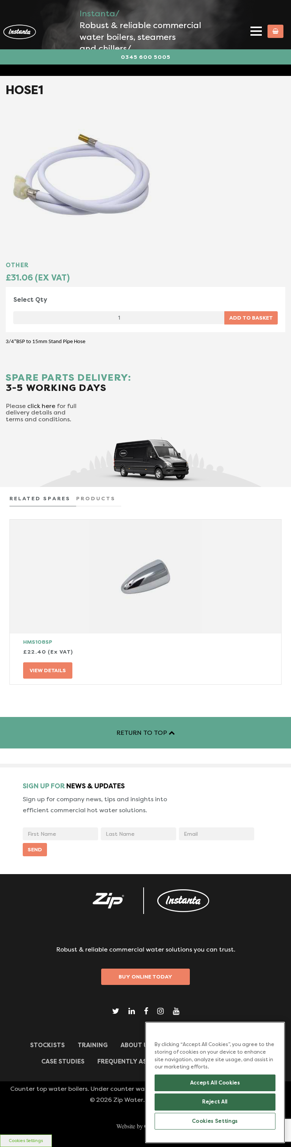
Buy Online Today (145, 977)
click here (41, 406)
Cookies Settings (26, 1140)
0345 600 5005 (146, 57)
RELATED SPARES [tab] (39, 498)
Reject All (215, 1101)
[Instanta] (183, 901)
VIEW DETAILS (48, 670)
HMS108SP (37, 642)
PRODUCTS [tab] (96, 498)
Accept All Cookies (215, 1083)
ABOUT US (136, 1045)
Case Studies (62, 1061)
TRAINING (93, 1045)
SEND (35, 849)
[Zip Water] (107, 901)
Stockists (47, 1045)
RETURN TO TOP (142, 732)
